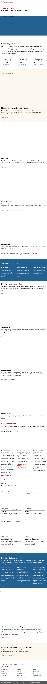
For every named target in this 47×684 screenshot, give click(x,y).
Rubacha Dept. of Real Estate (22, 677)
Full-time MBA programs (6, 159)
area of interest (23, 571)
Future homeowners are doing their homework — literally (11, 510)
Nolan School (19, 673)
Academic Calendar (36, 671)
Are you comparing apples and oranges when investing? (35, 510)
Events (34, 673)
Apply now (10, 655)
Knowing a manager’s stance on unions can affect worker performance (10, 538)
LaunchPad (34, 677)
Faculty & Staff (3, 675)
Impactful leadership (5, 327)
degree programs (10, 575)
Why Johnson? (4, 267)
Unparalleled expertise (6, 370)
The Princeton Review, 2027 (23, 64)
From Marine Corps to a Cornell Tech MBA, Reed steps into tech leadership (34, 538)
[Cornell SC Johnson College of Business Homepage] (23, 665)
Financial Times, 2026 (7, 64)
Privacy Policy (24, 682)
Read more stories (5, 549)
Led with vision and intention (39, 267)
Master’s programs (5, 244)
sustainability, (22, 580)
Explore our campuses (5, 637)
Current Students (4, 673)
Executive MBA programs (7, 202)
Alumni (2, 671)
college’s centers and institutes (24, 577)
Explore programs (5, 117)
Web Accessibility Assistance (34, 682)
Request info (4, 655)
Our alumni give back (6, 413)
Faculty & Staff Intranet (37, 675)
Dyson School (19, 671)
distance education (36, 572)
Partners (2, 677)
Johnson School (19, 675)
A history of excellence (22, 267)
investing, (27, 580)
